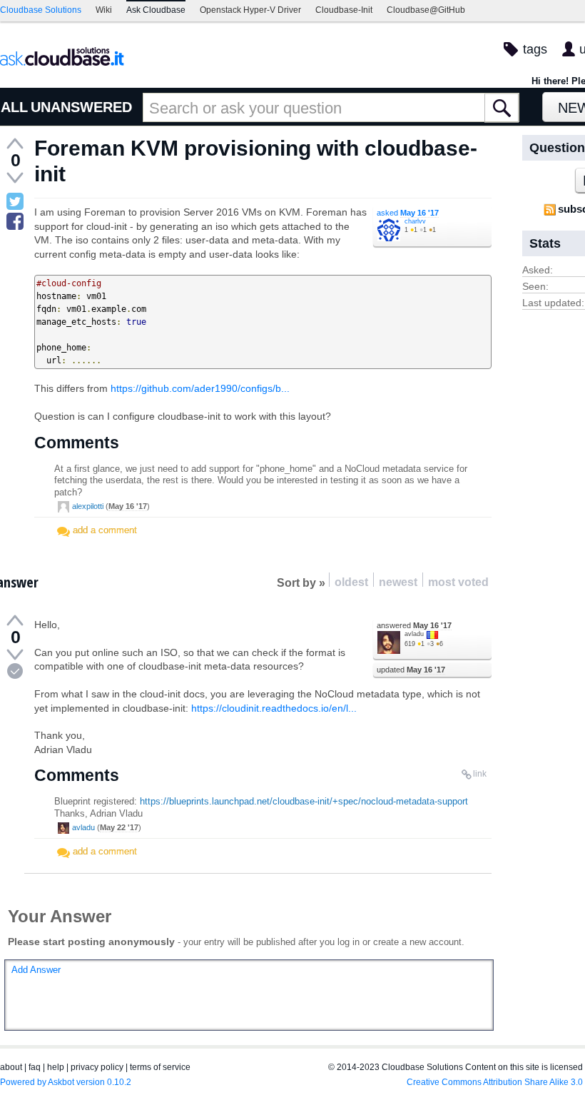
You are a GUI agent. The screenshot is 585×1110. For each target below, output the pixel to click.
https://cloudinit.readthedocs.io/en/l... (274, 708)
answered (414, 625)
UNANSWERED (81, 107)
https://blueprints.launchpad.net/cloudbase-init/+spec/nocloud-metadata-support (304, 801)
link (480, 774)
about (11, 1067)
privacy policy (97, 1067)
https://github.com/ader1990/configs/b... (200, 388)
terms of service (160, 1067)
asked (408, 212)
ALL (14, 107)
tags (535, 49)
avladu (414, 633)
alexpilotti (87, 506)
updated (411, 669)
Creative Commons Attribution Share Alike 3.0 (495, 1082)
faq (35, 1067)
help (55, 1067)
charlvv (415, 221)
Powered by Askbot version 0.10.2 (65, 1082)
